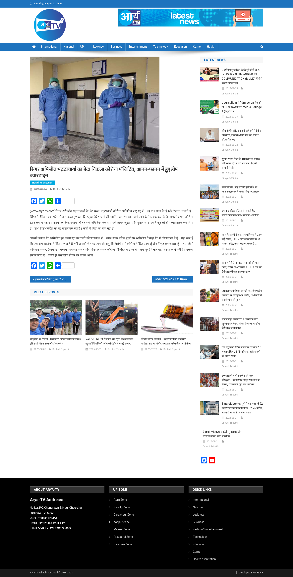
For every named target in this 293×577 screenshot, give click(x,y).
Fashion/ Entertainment (208, 529)
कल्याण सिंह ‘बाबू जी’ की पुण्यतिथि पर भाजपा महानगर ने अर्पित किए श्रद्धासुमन (241, 189)
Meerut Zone (122, 529)
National (69, 46)
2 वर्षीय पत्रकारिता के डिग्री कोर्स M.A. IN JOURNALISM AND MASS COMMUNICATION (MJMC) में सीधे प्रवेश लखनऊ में (242, 76)
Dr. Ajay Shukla (230, 93)
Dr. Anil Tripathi (61, 189)
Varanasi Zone (123, 544)
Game (197, 46)
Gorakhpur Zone (124, 514)
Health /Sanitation (42, 182)
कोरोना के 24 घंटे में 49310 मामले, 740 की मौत (174, 279)
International (49, 46)
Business (116, 46)
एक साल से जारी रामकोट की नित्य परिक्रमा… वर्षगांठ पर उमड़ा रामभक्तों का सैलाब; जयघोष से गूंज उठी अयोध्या (241, 380)
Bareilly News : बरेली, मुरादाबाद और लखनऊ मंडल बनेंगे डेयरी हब (222, 434)
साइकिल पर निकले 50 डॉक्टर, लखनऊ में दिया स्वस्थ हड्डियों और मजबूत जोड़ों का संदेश (55, 341)
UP (82, 46)
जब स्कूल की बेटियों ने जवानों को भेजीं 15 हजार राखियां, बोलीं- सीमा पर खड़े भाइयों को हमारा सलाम (241, 352)
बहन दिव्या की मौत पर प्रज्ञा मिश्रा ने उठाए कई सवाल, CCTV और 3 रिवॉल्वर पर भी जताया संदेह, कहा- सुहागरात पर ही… (242, 239)
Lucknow (98, 46)
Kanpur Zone (122, 522)
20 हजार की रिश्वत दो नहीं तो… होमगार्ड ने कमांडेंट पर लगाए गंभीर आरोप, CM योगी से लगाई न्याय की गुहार (242, 295)
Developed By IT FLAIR (251, 572)
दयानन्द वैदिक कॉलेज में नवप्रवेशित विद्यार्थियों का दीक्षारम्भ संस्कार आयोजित (240, 213)
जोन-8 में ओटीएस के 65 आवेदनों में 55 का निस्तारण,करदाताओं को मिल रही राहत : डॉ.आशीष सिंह (242, 135)
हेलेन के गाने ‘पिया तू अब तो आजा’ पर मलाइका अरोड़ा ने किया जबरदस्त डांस (53, 279)
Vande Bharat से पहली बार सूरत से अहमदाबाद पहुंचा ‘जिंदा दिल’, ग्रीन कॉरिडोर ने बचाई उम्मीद (109, 341)
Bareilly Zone (122, 507)
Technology (160, 46)
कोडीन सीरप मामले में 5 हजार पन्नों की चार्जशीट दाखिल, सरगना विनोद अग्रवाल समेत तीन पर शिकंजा (166, 341)
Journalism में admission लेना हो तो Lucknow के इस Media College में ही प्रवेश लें (242, 107)
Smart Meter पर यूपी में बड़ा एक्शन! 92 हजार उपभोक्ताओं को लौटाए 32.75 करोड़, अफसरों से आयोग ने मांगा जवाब (242, 408)
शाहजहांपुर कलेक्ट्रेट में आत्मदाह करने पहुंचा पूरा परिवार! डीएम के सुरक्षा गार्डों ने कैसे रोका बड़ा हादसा (241, 324)
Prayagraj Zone (123, 536)
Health (211, 46)
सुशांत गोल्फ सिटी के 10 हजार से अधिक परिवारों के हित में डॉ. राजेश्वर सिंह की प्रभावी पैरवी (241, 163)
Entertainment (138, 46)
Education (180, 46)
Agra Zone (120, 499)
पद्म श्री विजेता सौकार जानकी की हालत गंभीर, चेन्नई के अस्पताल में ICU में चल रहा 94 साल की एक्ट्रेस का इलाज (242, 267)
